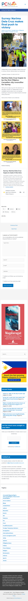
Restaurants (6, 553)
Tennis (4, 560)
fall (3, 515)
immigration (6, 530)
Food (4, 523)
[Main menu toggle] (25, 4)
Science (5, 555)
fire (4, 520)
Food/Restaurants (8, 525)
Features (5, 518)
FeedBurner (17, 446)
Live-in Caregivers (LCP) (9, 535)
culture (5, 508)
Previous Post (14, 225)
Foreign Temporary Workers (10, 528)
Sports (4, 558)
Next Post (14, 228)
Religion (5, 550)
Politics (6, 31)
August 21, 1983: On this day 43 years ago (14, 393)
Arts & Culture (6, 500)
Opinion (5, 540)
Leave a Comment (6, 30)
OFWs (4, 538)
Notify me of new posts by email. (12, 281)
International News (8, 533)
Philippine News (7, 543)
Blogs (4, 503)
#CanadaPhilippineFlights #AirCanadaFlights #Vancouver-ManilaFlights (11, 497)
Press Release (7, 548)
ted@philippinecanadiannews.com (15, 463)
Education (5, 510)
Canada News (15, 30)
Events (5, 513)
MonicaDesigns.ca (17, 598)
